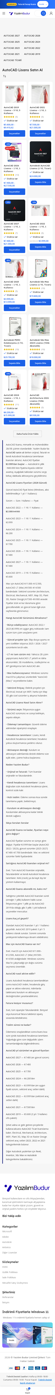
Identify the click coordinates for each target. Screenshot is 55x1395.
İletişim (5, 1302)
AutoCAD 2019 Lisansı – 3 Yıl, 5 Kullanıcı (12, 110)
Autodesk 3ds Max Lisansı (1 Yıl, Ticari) (40, 283)
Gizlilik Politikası (10, 1272)
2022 (34, 1140)
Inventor (10, 1155)
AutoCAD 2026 (13, 1064)
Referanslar (8, 1297)
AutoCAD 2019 (13, 1114)
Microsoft (7, 1231)
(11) (17, 405)
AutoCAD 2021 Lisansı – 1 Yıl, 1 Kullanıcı (38, 110)
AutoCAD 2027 (13, 562)
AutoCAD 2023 (13, 1085)
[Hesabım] (51, 13)
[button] (40, 182)
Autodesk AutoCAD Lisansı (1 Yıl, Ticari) (40, 167)
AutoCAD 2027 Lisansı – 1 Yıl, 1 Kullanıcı (12, 226)
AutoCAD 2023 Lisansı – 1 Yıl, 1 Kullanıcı (12, 284)
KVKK (5, 1266)
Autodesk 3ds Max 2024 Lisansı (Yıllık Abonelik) (40, 343)
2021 (42, 1140)
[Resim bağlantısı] (27, 1187)
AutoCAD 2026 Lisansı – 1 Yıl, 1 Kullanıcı (12, 168)
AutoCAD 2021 (13, 1107)
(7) (16, 233)
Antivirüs (6, 1247)
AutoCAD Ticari (29, 1128)
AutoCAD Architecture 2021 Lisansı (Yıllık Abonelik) (39, 399)
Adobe (5, 1236)
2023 (28, 1140)
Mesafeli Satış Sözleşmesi (15, 1282)
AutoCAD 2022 (13, 1096)
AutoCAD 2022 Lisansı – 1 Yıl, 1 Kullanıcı (38, 226)
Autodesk (32, 1155)
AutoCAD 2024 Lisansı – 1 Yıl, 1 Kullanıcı (12, 398)
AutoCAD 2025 (13, 1071)
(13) (17, 175)
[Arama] (43, 13)
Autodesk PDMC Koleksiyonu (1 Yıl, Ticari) (13, 343)
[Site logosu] (19, 13)
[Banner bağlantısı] (27, 1335)
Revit (38, 1151)
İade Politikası (9, 1277)
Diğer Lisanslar (9, 1252)
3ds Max (19, 1155)
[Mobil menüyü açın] (4, 13)
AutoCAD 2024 (13, 1078)
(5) (16, 117)
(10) (43, 288)
